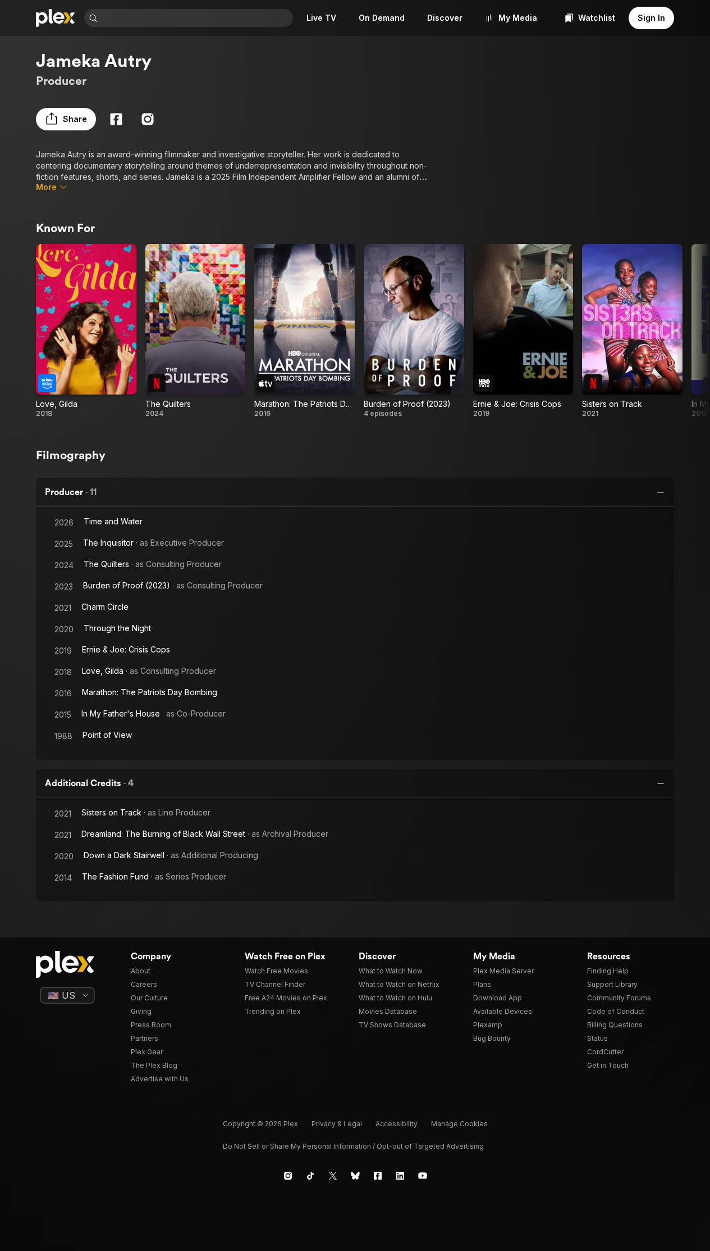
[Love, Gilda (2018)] (86, 331)
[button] (66, 119)
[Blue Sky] (355, 1175)
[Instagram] (147, 119)
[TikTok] (310, 1175)
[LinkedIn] (400, 1175)
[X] (333, 1175)
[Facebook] (116, 119)
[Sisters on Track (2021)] (632, 331)
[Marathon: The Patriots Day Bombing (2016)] (304, 331)
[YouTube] (422, 1175)
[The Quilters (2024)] (195, 331)
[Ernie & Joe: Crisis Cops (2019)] (523, 331)
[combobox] (196, 18)
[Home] (55, 18)
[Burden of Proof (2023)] (414, 331)
